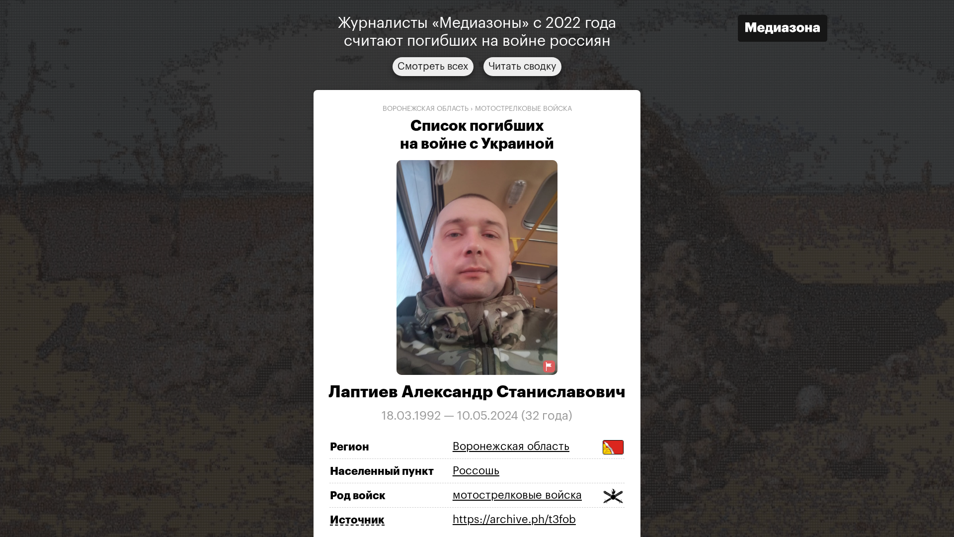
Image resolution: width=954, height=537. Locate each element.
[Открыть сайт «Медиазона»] (782, 29)
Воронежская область (426, 108)
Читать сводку (522, 67)
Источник (357, 520)
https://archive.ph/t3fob (514, 519)
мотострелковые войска (523, 108)
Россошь (476, 470)
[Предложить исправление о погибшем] (549, 366)
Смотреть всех (433, 67)
